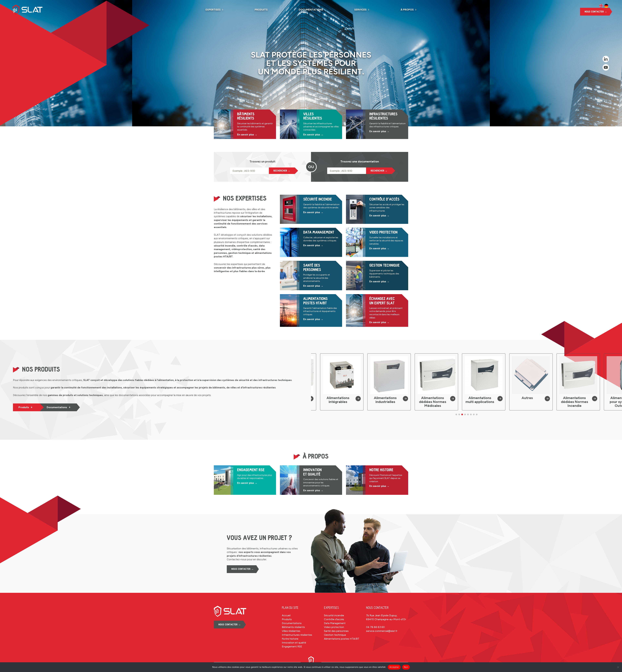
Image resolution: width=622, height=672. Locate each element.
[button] (456, 414)
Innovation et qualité (294, 642)
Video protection (334, 627)
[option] (601, 6)
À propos (407, 9)
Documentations (311, 9)
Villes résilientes (291, 630)
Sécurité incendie (334, 615)
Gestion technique (335, 634)
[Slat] (32, 10)
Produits (261, 9)
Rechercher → (281, 170)
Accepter (394, 667)
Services (360, 9)
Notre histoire (290, 638)
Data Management (335, 623)
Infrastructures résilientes (297, 634)
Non (406, 667)
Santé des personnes (336, 630)
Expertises (213, 9)
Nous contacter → (596, 11)
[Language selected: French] (603, 6)
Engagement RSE (292, 646)
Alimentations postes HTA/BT (341, 638)
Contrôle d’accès (334, 619)
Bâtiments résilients (293, 627)
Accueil (286, 615)
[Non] (618, 667)
